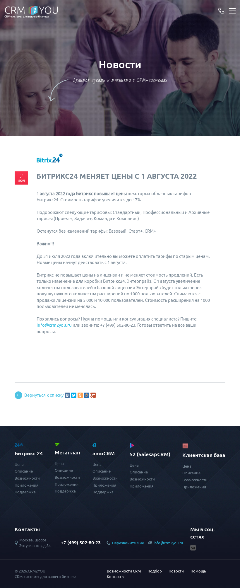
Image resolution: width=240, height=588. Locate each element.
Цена (19, 464)
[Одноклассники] (80, 395)
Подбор (155, 571)
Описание (24, 471)
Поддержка (25, 492)
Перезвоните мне (128, 543)
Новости (176, 571)
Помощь (198, 571)
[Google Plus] (93, 395)
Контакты (115, 577)
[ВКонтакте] (67, 395)
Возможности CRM (124, 571)
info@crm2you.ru (168, 543)
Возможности (27, 478)
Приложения (26, 485)
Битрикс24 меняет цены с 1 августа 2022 (117, 176)
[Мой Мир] (86, 395)
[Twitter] (73, 395)
